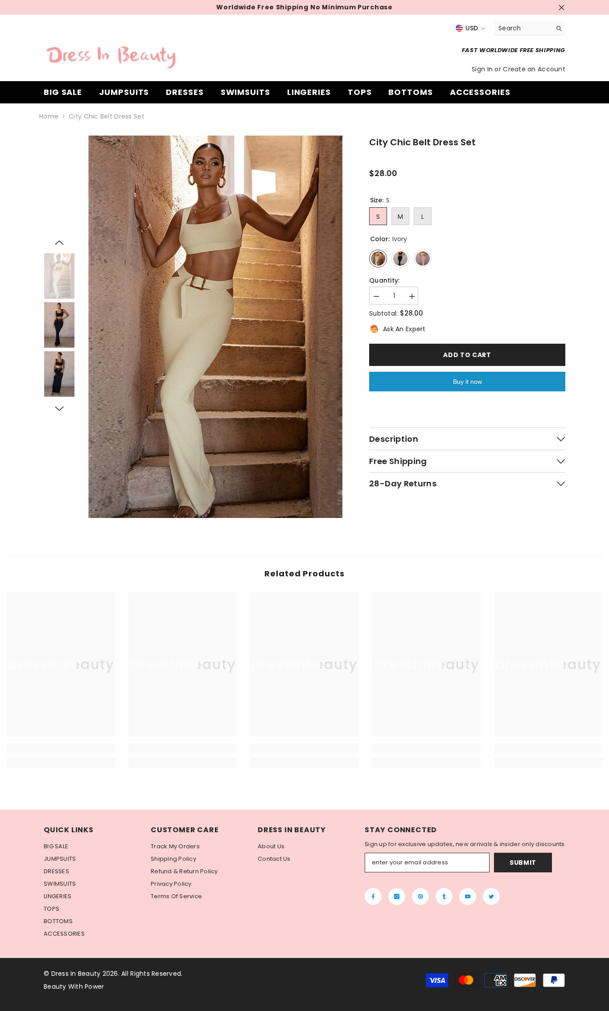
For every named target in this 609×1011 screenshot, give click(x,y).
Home (48, 116)
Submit (523, 862)
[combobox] (522, 28)
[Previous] (59, 242)
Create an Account (534, 69)
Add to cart (467, 354)
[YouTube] (467, 896)
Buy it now (467, 381)
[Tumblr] (444, 896)
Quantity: (384, 280)
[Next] (59, 408)
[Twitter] (491, 896)
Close (561, 7)
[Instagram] (396, 896)
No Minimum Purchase (351, 7)
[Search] (529, 28)
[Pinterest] (420, 896)
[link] (61, 748)
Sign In (483, 69)
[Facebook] (373, 896)
